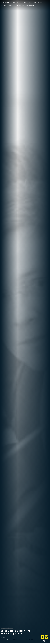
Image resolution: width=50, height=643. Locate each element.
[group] (23, 2)
